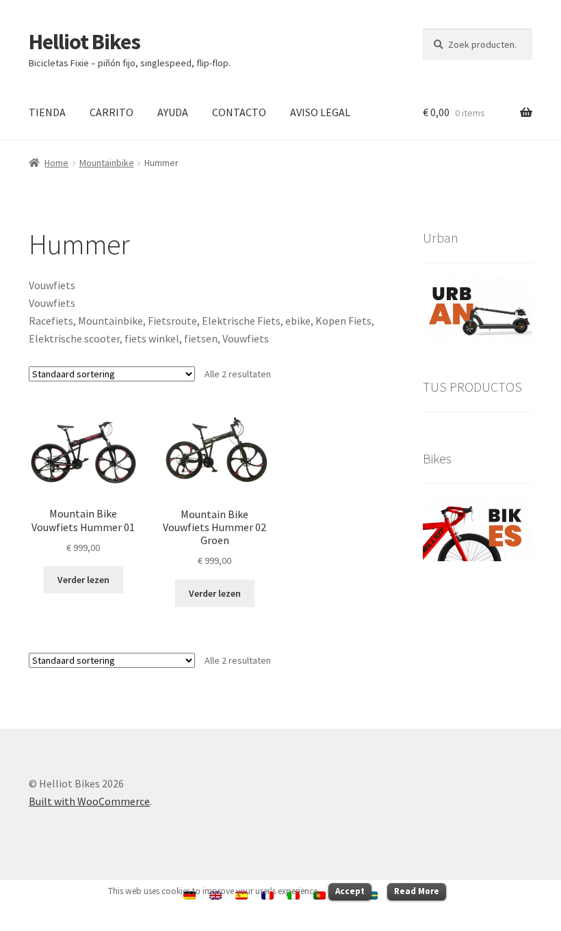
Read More (416, 891)
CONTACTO (239, 112)
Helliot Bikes (84, 41)
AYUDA (172, 112)
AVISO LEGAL (320, 112)
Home (56, 163)
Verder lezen (83, 580)
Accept (350, 891)
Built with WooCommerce (89, 801)
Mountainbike (106, 163)
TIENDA (47, 112)
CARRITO (111, 112)
